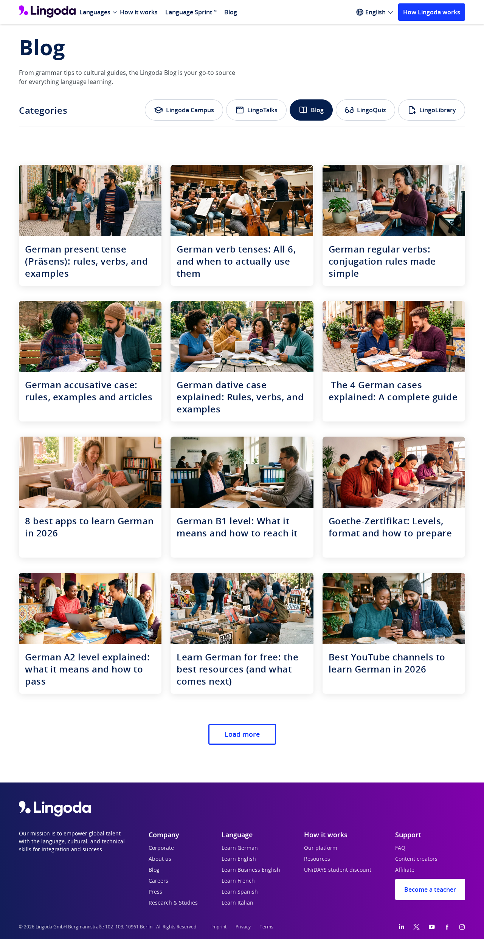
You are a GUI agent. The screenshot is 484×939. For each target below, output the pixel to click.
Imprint (218, 927)
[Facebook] (447, 927)
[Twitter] (416, 927)
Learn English (239, 859)
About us (160, 859)
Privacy (243, 927)
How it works (139, 12)
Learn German (240, 848)
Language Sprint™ (191, 12)
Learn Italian (237, 903)
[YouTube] (432, 927)
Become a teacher (430, 889)
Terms (266, 927)
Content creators (416, 859)
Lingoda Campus (190, 110)
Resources (317, 859)
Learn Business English (251, 870)
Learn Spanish (240, 892)
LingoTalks (262, 110)
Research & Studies (173, 903)
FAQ (400, 848)
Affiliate (404, 870)
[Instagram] (462, 927)
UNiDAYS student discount (337, 870)
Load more (242, 734)
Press (155, 892)
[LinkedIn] (401, 927)
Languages (94, 12)
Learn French (238, 881)
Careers (158, 881)
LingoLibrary (437, 110)
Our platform (320, 848)
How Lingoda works (431, 12)
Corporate (161, 848)
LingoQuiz (371, 110)
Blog (230, 12)
